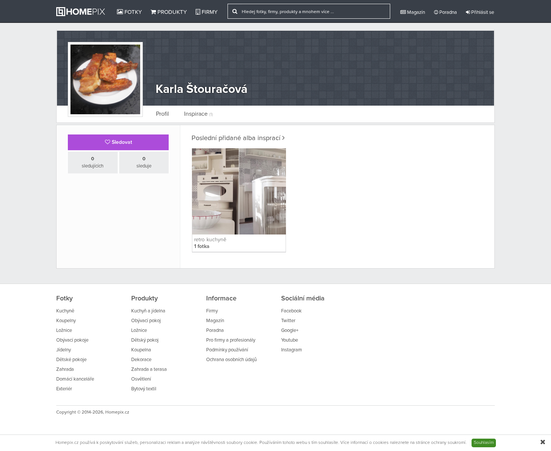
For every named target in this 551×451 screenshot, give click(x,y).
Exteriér (64, 389)
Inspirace (198, 114)
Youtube (289, 340)
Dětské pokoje (71, 359)
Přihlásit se (482, 12)
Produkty (171, 12)
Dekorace (141, 359)
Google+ (289, 330)
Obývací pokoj (146, 320)
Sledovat (121, 142)
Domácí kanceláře (75, 379)
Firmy (208, 12)
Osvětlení (141, 379)
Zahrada (65, 369)
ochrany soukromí (448, 443)
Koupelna (141, 350)
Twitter (288, 320)
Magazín (415, 12)
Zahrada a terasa (149, 369)
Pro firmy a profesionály (230, 340)
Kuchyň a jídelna (148, 311)
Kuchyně (65, 311)
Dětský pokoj (145, 340)
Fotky (132, 12)
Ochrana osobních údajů (231, 359)
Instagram (291, 350)
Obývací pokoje (72, 340)
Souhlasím (484, 443)
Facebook (291, 311)
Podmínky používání (227, 350)
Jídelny (63, 350)
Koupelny (66, 320)
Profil (162, 114)
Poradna (447, 12)
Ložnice (64, 330)
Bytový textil (143, 389)
